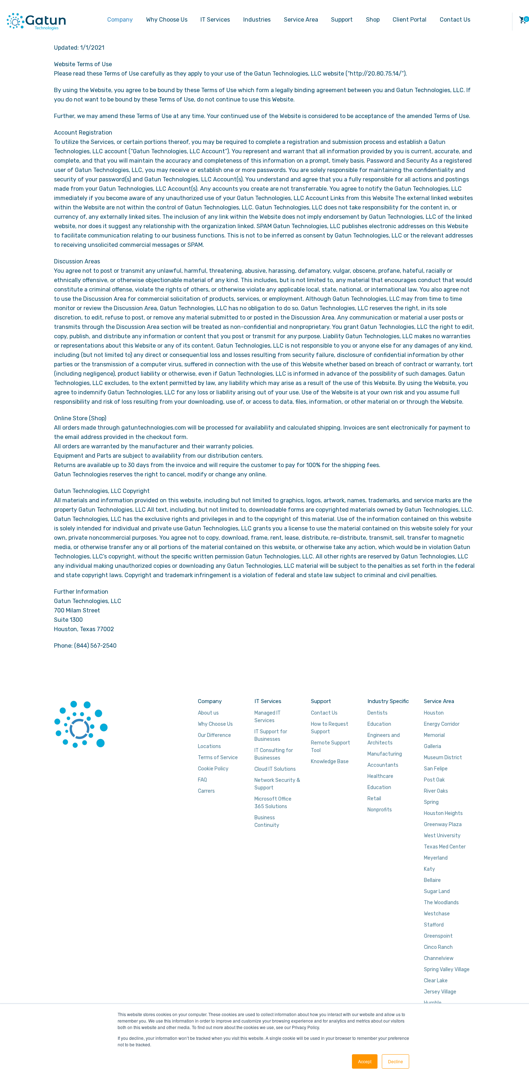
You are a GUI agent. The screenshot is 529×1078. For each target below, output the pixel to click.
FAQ (202, 780)
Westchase (437, 914)
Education (379, 724)
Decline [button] (395, 1061)
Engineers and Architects (383, 739)
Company (120, 19)
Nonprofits (379, 810)
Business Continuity (266, 821)
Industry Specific (388, 701)
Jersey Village (440, 992)
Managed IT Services (267, 717)
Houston (434, 713)
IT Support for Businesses (270, 735)
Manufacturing (384, 754)
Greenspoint (438, 936)
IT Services (215, 19)
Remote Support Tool (330, 746)
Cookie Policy (213, 769)
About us (208, 713)
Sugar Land (437, 891)
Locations (209, 746)
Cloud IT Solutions (275, 769)
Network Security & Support (277, 784)
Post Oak (434, 780)
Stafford (434, 925)
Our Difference (214, 735)
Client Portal (409, 19)
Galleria (432, 746)
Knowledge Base (330, 761)
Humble (433, 1003)
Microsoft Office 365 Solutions (272, 803)
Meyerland (436, 858)
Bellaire (432, 880)
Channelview (438, 958)
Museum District (443, 758)
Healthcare (380, 776)
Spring (431, 802)
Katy (429, 869)
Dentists (377, 713)
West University (442, 836)
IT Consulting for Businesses (273, 754)
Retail (374, 799)
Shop (373, 19)
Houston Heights (443, 813)
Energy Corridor (442, 724)
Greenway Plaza (443, 824)
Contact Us (455, 19)
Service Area (301, 19)
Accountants (382, 765)
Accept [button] (364, 1061)
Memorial (434, 735)
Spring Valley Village (447, 969)
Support (342, 19)
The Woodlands (441, 903)
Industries (257, 19)
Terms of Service (218, 758)
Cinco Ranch (438, 947)
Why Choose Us (166, 19)
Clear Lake (436, 981)
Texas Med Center (445, 847)
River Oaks (436, 791)
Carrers (206, 791)
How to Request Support (329, 728)
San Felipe (436, 769)
